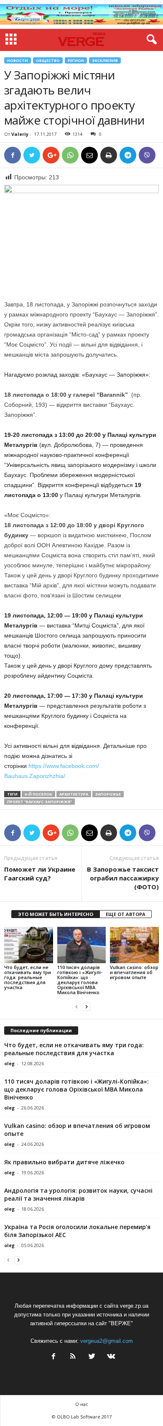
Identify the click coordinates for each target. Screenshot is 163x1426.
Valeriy (19, 134)
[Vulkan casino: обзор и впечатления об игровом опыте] (134, 945)
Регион (76, 60)
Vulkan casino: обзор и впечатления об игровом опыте (134, 972)
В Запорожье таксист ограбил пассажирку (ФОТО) (123, 878)
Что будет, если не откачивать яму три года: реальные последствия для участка (27, 977)
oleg (9, 1063)
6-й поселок (38, 794)
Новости (17, 60)
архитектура (73, 794)
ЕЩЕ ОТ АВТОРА (125, 914)
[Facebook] (53, 1357)
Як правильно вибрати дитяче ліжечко (64, 1162)
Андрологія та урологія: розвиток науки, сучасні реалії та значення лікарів (78, 1194)
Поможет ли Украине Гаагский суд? (39, 873)
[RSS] (72, 1357)
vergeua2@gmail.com (106, 1341)
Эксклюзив (105, 60)
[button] (150, 40)
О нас (81, 1404)
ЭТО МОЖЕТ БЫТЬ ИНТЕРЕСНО (55, 914)
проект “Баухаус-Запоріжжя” (39, 801)
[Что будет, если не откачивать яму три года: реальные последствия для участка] (28, 945)
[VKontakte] (110, 1357)
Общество (48, 60)
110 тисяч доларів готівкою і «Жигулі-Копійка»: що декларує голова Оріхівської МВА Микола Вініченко (79, 979)
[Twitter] (92, 1357)
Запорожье (108, 794)
